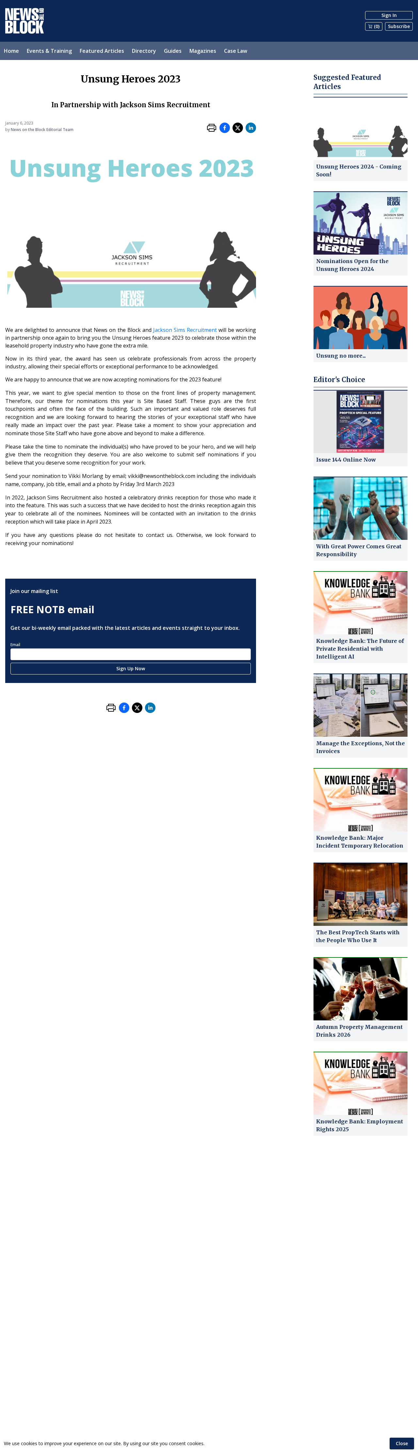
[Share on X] (238, 128)
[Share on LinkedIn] (251, 128)
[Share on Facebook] (224, 128)
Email (15, 644)
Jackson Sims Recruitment (185, 329)
